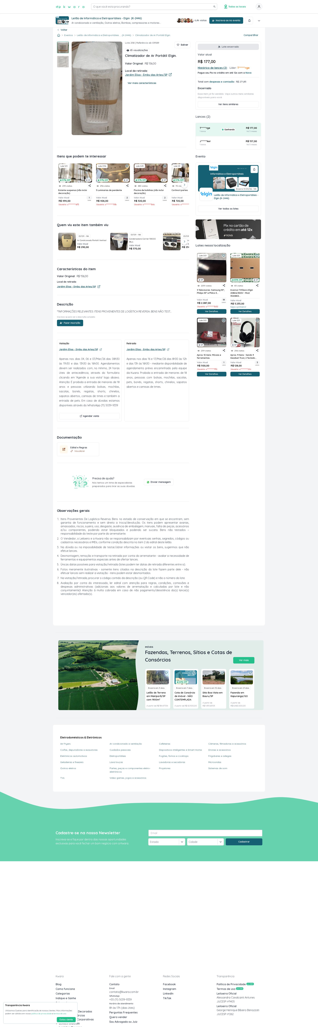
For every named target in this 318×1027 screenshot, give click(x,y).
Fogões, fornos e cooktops (173, 756)
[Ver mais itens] (184, 184)
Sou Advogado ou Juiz (123, 1021)
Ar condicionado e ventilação (126, 743)
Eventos (68, 35)
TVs (62, 777)
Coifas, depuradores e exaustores (79, 749)
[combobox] (150, 842)
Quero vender (118, 1017)
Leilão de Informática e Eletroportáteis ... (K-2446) (104, 35)
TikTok (167, 998)
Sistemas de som (217, 768)
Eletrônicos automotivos (73, 756)
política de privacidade (41, 1013)
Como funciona (65, 989)
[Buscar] (214, 6)
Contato (114, 984)
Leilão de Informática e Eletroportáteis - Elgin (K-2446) (236, 197)
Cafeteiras (164, 743)
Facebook (169, 984)
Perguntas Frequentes (123, 1012)
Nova (248, 72)
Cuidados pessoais (120, 749)
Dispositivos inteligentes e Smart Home (180, 749)
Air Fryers (65, 743)
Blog (58, 984)
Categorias (63, 993)
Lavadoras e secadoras (172, 762)
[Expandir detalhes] (259, 20)
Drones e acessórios (219, 749)
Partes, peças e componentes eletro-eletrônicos (130, 770)
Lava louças (116, 762)
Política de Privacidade (235, 984)
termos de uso (59, 1013)
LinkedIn (168, 993)
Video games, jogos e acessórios (128, 777)
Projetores (164, 768)
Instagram (169, 989)
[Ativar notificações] (249, 20)
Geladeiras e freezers (71, 762)
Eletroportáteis (118, 756)
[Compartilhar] (223, 285)
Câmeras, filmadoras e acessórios (227, 743)
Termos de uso (230, 989)
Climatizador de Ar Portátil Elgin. (153, 35)
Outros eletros (68, 768)
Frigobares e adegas (219, 756)
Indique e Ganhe (66, 998)
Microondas (214, 762)
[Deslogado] (259, 6)
